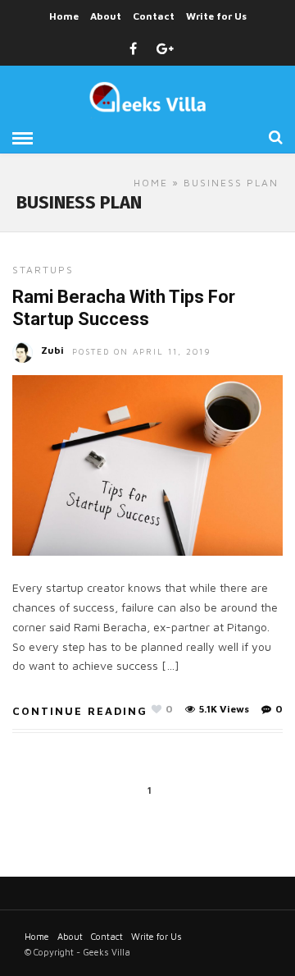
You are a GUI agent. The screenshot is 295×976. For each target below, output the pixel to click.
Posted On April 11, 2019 (141, 351)
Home (64, 16)
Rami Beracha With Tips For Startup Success (123, 307)
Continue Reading (80, 710)
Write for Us (216, 16)
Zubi (52, 350)
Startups (43, 269)
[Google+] (165, 49)
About (105, 16)
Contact (154, 16)
